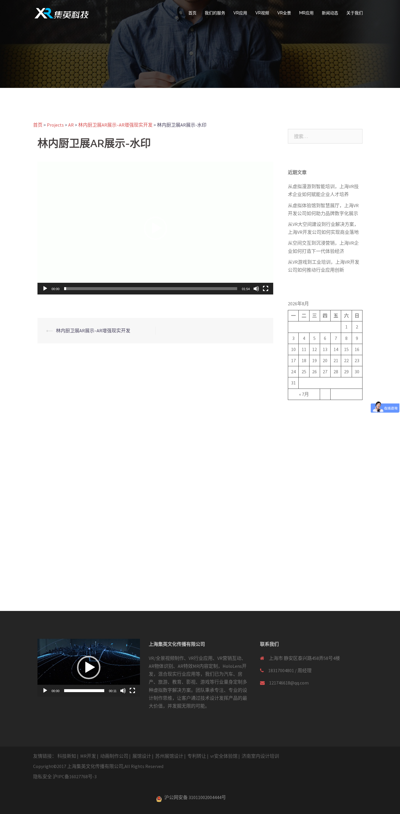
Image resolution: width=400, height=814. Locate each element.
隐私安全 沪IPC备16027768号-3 (65, 776)
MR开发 (88, 756)
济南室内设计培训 (260, 756)
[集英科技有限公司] (61, 13)
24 (293, 371)
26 (314, 371)
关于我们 (354, 13)
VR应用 (240, 13)
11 (304, 349)
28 (336, 371)
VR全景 (284, 13)
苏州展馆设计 (169, 756)
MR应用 (306, 13)
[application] (155, 228)
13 (325, 349)
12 (314, 349)
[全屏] (266, 289)
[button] (155, 228)
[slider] (150, 288)
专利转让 (196, 756)
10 (293, 349)
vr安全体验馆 (223, 756)
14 (336, 349)
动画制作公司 (114, 756)
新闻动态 (330, 13)
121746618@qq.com (289, 683)
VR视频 (262, 13)
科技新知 (66, 756)
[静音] (256, 289)
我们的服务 (215, 13)
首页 (192, 13)
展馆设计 (141, 756)
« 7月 (304, 394)
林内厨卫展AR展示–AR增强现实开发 (93, 330)
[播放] (45, 289)
